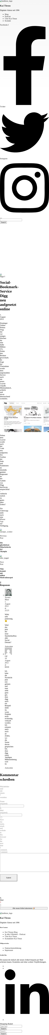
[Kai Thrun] (6, 1)
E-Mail (1, 900)
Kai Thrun (5, 5)
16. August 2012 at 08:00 (7, 662)
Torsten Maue (7, 598)
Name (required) (3, 802)
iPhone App (2, 520)
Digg (2, 330)
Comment (3, 852)
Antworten (9, 646)
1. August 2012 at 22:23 (7, 606)
